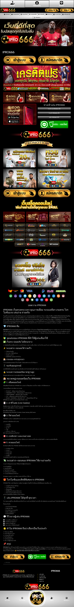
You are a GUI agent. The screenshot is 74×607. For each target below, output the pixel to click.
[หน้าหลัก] (7, 598)
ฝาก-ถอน (12, 5)
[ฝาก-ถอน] (12, 3)
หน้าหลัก (7, 600)
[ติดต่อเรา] (66, 598)
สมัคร (52, 600)
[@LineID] (61, 3)
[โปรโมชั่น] (22, 598)
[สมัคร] (52, 598)
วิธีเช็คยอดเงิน (37, 6)
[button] (37, 562)
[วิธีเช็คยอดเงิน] (37, 3)
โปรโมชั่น (22, 600)
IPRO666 (7, 562)
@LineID (61, 5)
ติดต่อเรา (67, 600)
